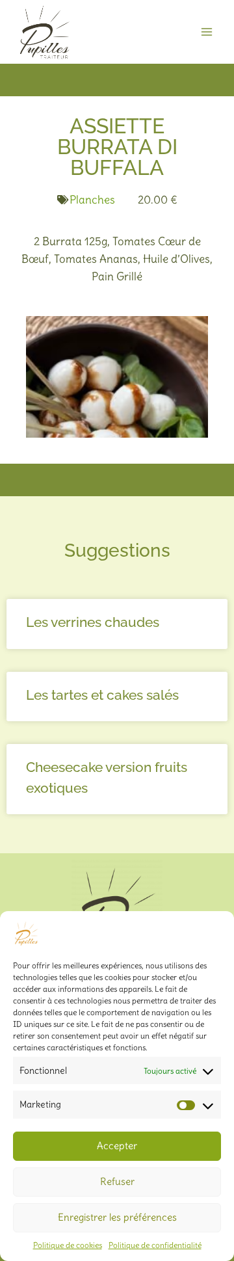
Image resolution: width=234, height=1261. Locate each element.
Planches (92, 199)
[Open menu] (206, 31)
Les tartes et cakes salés (102, 695)
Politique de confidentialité (155, 1245)
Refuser (117, 1181)
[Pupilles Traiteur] (45, 32)
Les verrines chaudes (92, 622)
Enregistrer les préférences (117, 1217)
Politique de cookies (67, 1245)
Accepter (117, 1145)
